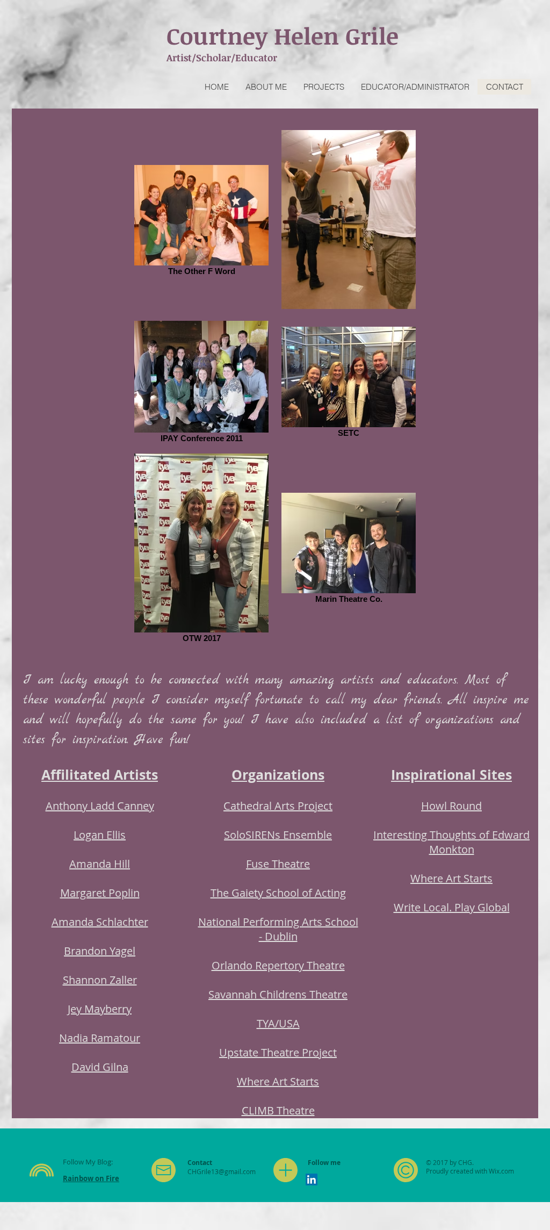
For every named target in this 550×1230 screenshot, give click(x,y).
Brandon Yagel (99, 951)
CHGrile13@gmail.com (221, 1171)
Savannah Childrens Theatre (278, 994)
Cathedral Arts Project (277, 806)
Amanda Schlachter (100, 922)
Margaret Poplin (100, 893)
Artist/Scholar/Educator (222, 57)
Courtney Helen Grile (283, 35)
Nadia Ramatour (99, 1038)
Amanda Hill (99, 864)
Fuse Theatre (278, 864)
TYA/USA (278, 1023)
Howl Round (451, 806)
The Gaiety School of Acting (278, 893)
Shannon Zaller (100, 980)
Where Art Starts (278, 1081)
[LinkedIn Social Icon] (311, 1179)
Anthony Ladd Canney (100, 806)
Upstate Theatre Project (278, 1052)
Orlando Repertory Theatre (278, 965)
